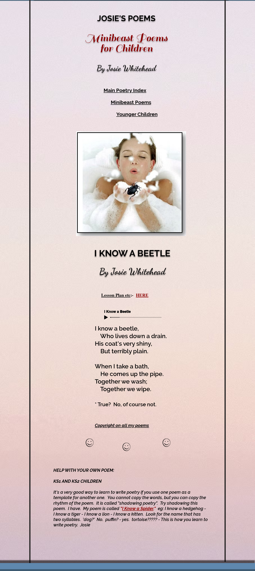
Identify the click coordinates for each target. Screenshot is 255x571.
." (155, 508)
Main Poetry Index (125, 90)
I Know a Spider (137, 508)
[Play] (106, 317)
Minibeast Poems (131, 102)
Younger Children (137, 114)
